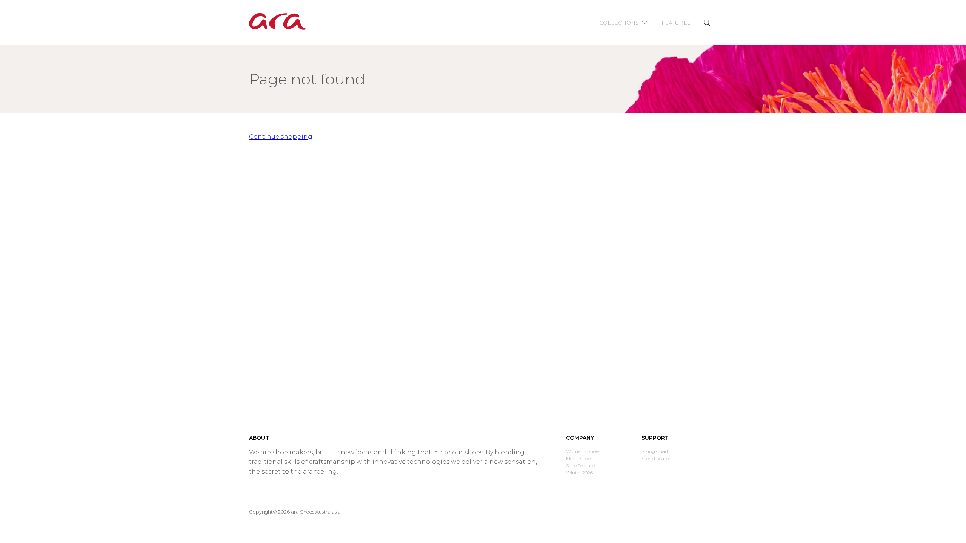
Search (706, 22)
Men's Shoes (579, 458)
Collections (619, 22)
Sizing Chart (655, 451)
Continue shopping (280, 136)
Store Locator (656, 458)
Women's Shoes (583, 451)
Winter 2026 (579, 473)
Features (676, 22)
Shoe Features (581, 465)
